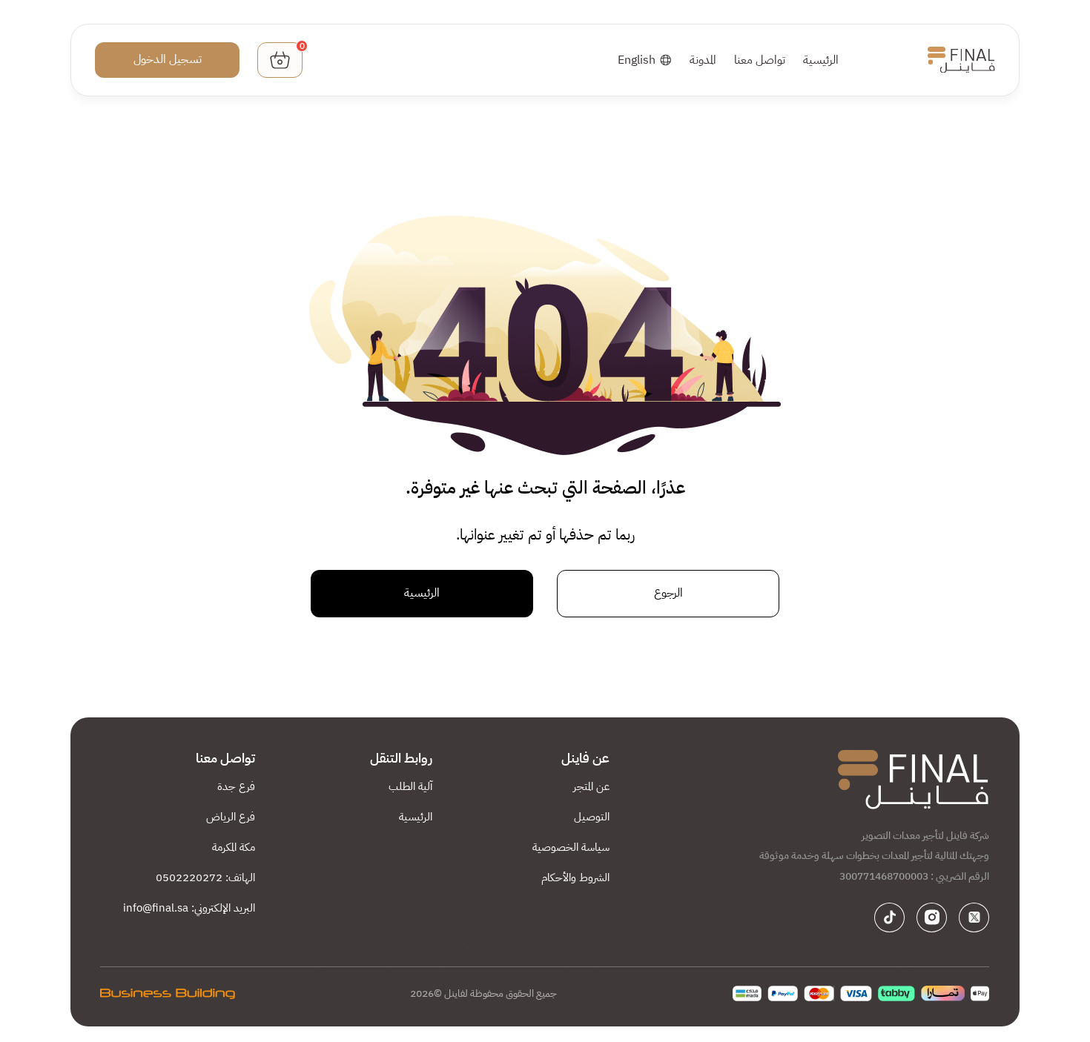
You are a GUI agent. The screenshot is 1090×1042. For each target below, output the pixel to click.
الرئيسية (821, 60)
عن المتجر (591, 786)
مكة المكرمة (233, 847)
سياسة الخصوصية (571, 847)
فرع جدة (236, 786)
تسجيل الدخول (167, 59)
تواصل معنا (759, 60)
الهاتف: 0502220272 (205, 877)
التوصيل (592, 817)
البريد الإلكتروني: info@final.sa (189, 908)
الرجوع (668, 593)
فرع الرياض (230, 817)
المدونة (703, 60)
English (636, 60)
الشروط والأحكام (575, 877)
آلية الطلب (410, 786)
